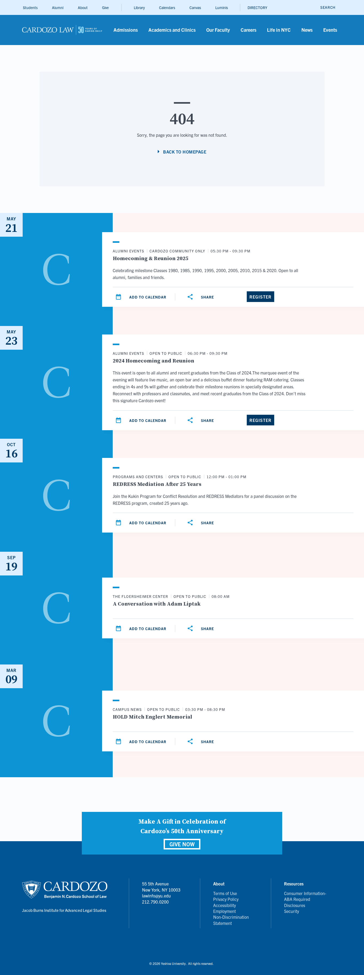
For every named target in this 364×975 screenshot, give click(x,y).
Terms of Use (225, 893)
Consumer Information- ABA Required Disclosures (305, 899)
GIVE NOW (182, 844)
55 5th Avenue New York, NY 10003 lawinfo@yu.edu (161, 889)
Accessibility (224, 905)
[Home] (62, 30)
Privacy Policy (225, 899)
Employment (224, 911)
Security (291, 911)
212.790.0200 (155, 901)
